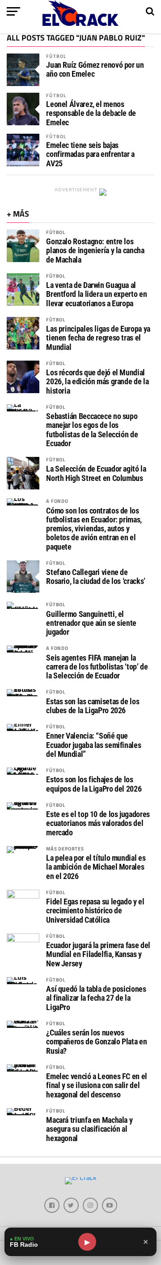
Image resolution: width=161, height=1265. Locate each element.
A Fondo (57, 501)
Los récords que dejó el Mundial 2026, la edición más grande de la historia (97, 381)
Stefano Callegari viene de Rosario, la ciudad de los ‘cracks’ (95, 577)
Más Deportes (65, 848)
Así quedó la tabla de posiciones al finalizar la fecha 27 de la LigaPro (96, 998)
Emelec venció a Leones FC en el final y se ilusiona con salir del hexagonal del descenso (96, 1085)
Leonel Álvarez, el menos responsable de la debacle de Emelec (91, 113)
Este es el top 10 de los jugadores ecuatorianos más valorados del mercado (98, 823)
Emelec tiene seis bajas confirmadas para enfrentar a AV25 (90, 154)
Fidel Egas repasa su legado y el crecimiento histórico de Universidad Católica (95, 910)
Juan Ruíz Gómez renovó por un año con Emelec (95, 69)
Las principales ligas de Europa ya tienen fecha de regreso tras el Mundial (98, 337)
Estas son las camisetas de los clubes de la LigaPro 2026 (92, 706)
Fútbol (56, 56)
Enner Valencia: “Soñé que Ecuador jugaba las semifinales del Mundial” (93, 744)
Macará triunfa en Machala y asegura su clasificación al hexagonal (89, 1129)
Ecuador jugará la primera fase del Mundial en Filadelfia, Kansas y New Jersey (98, 954)
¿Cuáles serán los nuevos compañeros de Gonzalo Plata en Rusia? (96, 1041)
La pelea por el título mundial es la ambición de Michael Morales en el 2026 (95, 867)
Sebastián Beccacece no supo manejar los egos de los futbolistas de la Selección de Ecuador (92, 430)
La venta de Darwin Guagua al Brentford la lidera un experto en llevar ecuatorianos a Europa (96, 294)
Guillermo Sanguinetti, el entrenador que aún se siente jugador (91, 623)
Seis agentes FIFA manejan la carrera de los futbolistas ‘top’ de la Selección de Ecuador (97, 666)
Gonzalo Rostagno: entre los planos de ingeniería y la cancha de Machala (95, 250)
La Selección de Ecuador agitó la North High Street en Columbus (96, 473)
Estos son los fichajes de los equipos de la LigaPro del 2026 (93, 784)
